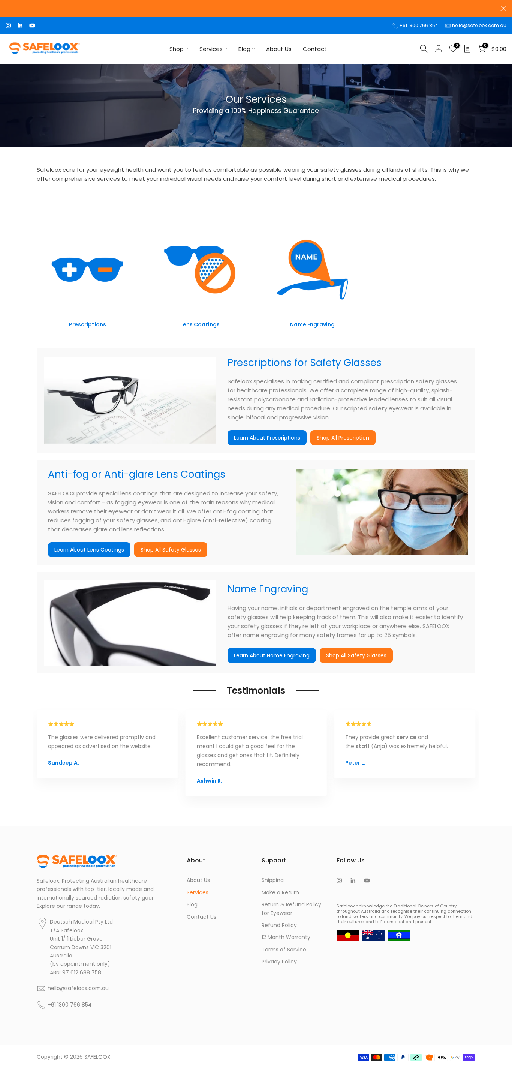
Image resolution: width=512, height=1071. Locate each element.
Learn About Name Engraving (272, 655)
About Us (279, 49)
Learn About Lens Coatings (89, 550)
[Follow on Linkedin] (20, 25)
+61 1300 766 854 (418, 25)
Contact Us (201, 917)
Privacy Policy (279, 961)
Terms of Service (284, 949)
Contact (315, 49)
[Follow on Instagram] (8, 25)
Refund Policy (279, 925)
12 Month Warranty (286, 937)
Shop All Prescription (343, 437)
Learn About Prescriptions (267, 437)
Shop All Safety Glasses (171, 550)
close (9, 8)
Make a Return (280, 892)
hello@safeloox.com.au (479, 25)
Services (211, 49)
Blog (244, 49)
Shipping (273, 880)
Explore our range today (68, 906)
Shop (176, 49)
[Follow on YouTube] (32, 25)
